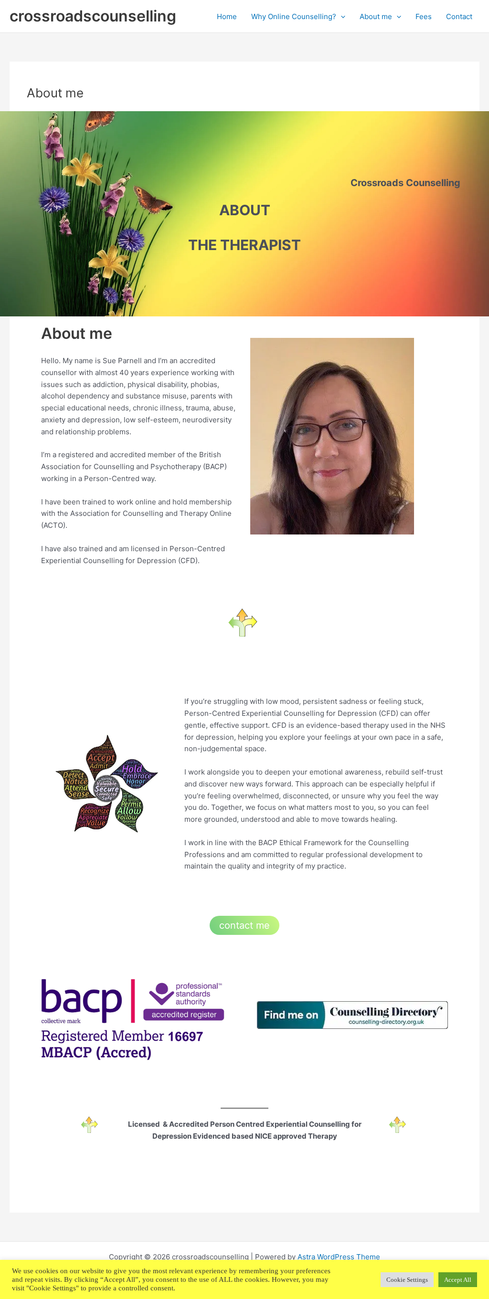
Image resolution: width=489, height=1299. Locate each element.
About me (376, 16)
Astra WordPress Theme (339, 1256)
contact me (244, 925)
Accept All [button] (457, 1279)
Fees (423, 16)
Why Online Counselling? (293, 16)
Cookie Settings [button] (407, 1279)
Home (227, 16)
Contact (459, 16)
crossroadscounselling (93, 16)
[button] (340, 16)
